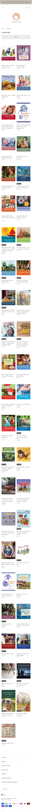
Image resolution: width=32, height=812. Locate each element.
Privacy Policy (4, 770)
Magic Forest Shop (13, 798)
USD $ (4, 789)
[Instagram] (4, 794)
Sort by (16, 37)
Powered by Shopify (5, 799)
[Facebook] (1, 794)
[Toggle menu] (2, 7)
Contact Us (4, 774)
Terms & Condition (5, 765)
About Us (3, 757)
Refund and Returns (6, 778)
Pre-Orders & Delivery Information (9, 782)
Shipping (3, 761)
